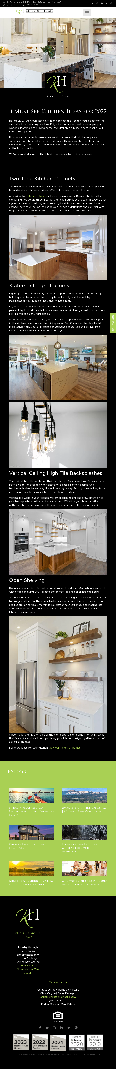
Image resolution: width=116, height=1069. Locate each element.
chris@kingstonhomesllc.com (58, 997)
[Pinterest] (111, 3)
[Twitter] (106, 3)
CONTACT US (113, 323)
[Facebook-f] (88, 3)
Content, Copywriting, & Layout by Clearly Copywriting (79, 1054)
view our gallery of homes (65, 748)
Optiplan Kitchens (37, 196)
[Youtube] (92, 3)
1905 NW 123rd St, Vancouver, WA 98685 (28, 969)
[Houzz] (102, 3)
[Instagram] (97, 3)
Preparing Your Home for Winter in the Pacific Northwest (80, 848)
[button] (87, 13)
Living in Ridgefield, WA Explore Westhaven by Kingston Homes (31, 811)
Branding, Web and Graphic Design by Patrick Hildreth (36, 1054)
